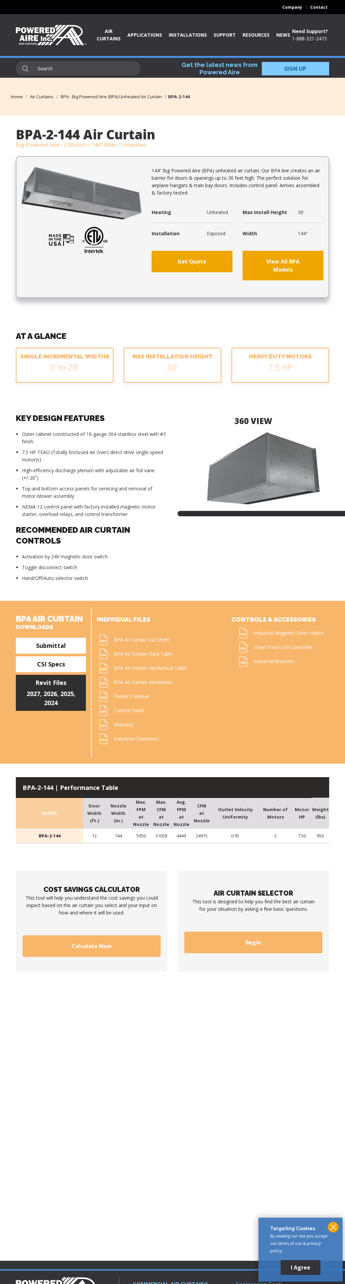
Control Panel (129, 710)
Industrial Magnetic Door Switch (288, 633)
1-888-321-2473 (309, 38)
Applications (144, 35)
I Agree (300, 1267)
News (283, 35)
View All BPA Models (283, 265)
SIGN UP (295, 68)
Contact (318, 7)
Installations (188, 35)
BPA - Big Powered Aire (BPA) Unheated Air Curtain (111, 97)
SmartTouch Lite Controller (283, 647)
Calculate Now (92, 946)
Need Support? (310, 31)
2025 (67, 694)
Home (17, 97)
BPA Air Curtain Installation (143, 682)
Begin (253, 942)
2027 (33, 694)
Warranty (124, 724)
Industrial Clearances (136, 738)
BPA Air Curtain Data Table (143, 654)
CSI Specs (51, 664)
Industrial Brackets (274, 661)
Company (292, 7)
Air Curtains (42, 97)
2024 (51, 703)
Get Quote (192, 261)
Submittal (51, 645)
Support (225, 35)
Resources (256, 35)
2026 (50, 694)
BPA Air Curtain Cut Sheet (142, 639)
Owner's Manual (131, 696)
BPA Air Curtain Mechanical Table (150, 668)
